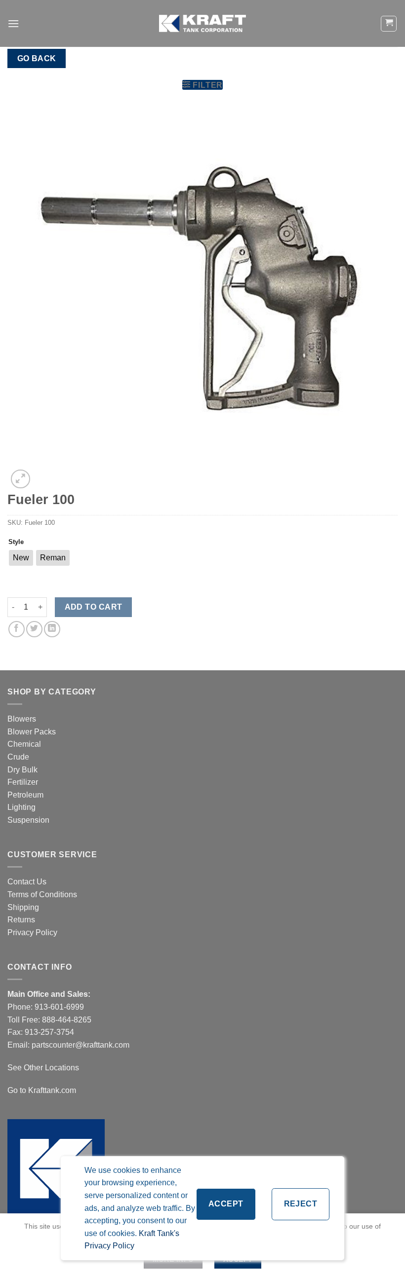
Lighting (21, 807)
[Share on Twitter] (34, 629)
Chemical (24, 744)
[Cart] (389, 24)
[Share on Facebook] (16, 629)
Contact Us (26, 881)
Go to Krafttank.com (41, 1090)
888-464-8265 (66, 1020)
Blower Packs (31, 732)
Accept (225, 1204)
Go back (36, 58)
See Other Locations (43, 1067)
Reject (301, 1204)
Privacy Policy (32, 932)
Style (16, 542)
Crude (18, 757)
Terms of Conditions (42, 894)
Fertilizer (22, 782)
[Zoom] (20, 479)
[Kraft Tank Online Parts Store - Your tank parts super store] (202, 23)
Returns (21, 919)
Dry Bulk (22, 770)
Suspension (28, 820)
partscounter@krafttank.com (80, 1045)
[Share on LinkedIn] (52, 629)
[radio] (21, 557)
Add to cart (93, 607)
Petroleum (25, 795)
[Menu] (13, 23)
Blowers (22, 719)
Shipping (23, 907)
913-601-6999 (59, 1007)
